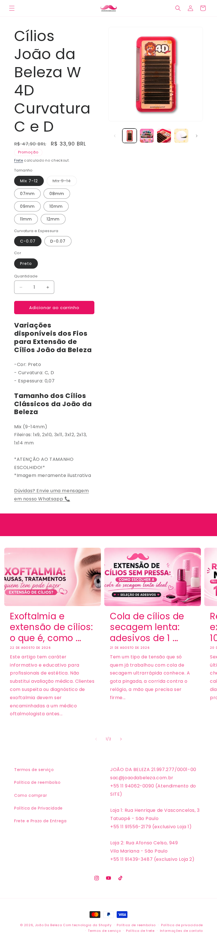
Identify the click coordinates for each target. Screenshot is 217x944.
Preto (26, 263)
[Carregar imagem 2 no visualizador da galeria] (147, 136)
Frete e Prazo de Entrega (40, 821)
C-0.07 (28, 241)
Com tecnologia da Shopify (87, 925)
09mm (27, 206)
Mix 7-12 (29, 181)
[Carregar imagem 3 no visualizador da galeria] (164, 136)
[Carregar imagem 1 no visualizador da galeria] (129, 136)
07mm (27, 193)
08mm (56, 193)
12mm (53, 219)
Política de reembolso (37, 782)
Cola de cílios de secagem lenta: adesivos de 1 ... (147, 627)
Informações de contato (181, 930)
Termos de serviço (34, 769)
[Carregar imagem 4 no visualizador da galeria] (181, 136)
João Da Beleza (48, 925)
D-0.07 (58, 241)
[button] (12, 8)
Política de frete (140, 930)
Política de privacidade (182, 925)
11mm (26, 219)
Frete (18, 160)
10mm (56, 206)
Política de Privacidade (38, 808)
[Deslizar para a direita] (196, 136)
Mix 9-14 (65, 182)
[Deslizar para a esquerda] (114, 136)
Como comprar (30, 795)
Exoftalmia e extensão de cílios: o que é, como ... (51, 627)
